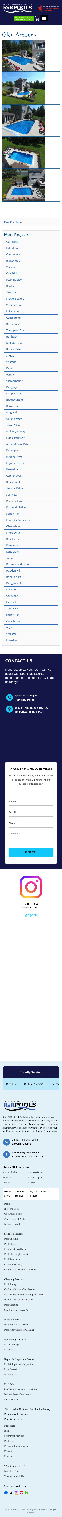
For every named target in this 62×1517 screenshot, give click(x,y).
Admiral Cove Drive (18, 444)
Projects (19, 1191)
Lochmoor (12, 589)
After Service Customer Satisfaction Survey (27, 1409)
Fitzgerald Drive (16, 507)
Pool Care (9, 1441)
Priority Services (13, 1419)
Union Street (14, 419)
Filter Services (11, 1319)
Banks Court (13, 577)
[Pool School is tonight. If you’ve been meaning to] (31, 1035)
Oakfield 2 (12, 242)
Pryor (9, 627)
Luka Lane (12, 311)
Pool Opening (11, 1239)
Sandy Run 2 (14, 608)
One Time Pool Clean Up (16, 1310)
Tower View (13, 425)
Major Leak (10, 1349)
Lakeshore (12, 248)
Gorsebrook (13, 621)
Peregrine (12, 469)
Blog (6, 1430)
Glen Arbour (13, 526)
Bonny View (13, 349)
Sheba (10, 355)
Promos (8, 1456)
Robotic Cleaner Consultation (18, 1299)
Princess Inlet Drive (17, 564)
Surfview (11, 494)
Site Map (31, 1195)
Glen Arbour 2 (14, 381)
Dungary (11, 387)
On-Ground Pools (13, 1214)
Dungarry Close (15, 583)
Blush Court (13, 324)
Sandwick (12, 292)
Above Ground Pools (14, 1219)
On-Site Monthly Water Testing (19, 1289)
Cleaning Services (14, 1279)
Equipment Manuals (14, 1436)
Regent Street (14, 400)
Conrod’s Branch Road (19, 520)
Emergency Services (15, 1339)
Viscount (11, 267)
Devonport (12, 450)
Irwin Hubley (14, 279)
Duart (9, 368)
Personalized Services (16, 1414)
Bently (10, 286)
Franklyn (11, 640)
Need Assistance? (24, 18)
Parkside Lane (14, 501)
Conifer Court (14, 476)
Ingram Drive (14, 457)
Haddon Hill (13, 570)
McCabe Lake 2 (15, 298)
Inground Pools (11, 1208)
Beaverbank (13, 406)
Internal (18, 1195)
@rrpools (31, 915)
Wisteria (11, 362)
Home (7, 1191)
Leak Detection (11, 1369)
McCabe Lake (14, 343)
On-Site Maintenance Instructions (20, 1269)
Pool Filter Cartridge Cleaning (19, 1329)
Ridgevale (12, 412)
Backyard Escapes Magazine (18, 1446)
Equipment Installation (15, 1249)
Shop (7, 1195)
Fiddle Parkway (15, 438)
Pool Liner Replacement (16, 1254)
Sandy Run (12, 513)
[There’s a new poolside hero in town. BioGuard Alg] (31, 935)
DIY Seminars (11, 1399)
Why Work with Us (39, 1191)
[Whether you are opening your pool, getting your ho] (31, 1001)
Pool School (10, 1384)
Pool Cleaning (11, 1305)
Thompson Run (15, 330)
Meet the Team (12, 1471)
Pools (7, 1203)
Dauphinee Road (16, 393)
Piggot (10, 374)
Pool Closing (10, 1244)
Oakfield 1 (12, 273)
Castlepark (12, 596)
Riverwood (12, 545)
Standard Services (13, 1233)
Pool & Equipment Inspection (18, 1364)
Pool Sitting (10, 1284)
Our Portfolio (13, 222)
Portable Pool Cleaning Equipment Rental (24, 1294)
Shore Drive (13, 532)
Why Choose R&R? (15, 1466)
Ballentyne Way (15, 431)
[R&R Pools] (18, 9)
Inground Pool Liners (14, 1224)
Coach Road (13, 317)
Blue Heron (13, 539)
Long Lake (12, 551)
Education (9, 1451)
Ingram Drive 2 (15, 463)
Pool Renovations (12, 1259)
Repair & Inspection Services (20, 1359)
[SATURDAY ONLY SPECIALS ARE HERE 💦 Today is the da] (31, 968)
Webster (11, 634)
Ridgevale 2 (13, 261)
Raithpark (12, 336)
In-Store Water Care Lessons (18, 1394)
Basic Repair (10, 1374)
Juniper (10, 558)
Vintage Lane (14, 305)
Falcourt (11, 602)
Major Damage (11, 1344)
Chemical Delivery (13, 1264)
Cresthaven (13, 254)
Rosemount (13, 482)
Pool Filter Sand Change (16, 1324)
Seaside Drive (14, 488)
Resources (9, 1425)
